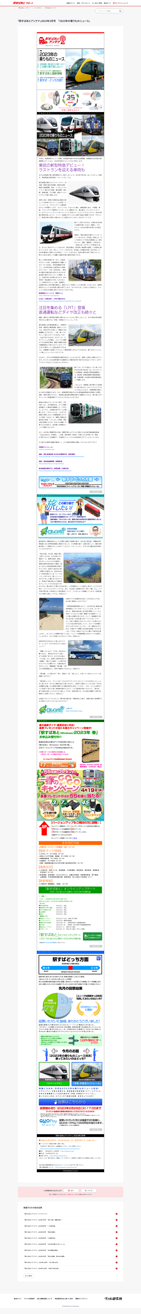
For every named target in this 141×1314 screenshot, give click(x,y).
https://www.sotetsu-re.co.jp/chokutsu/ (51, 464)
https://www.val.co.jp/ (67, 1151)
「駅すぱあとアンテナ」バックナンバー (36, 1214)
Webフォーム (72, 1194)
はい (72, 1190)
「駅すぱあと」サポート (24, 8)
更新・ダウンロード (83, 3)
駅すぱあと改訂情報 (49, 942)
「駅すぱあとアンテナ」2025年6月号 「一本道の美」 (40, 1226)
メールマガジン (38, 8)
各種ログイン (70, 3)
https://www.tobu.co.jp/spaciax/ (49, 295)
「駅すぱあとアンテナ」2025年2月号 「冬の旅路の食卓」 (41, 1250)
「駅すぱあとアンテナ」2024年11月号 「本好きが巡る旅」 (42, 1268)
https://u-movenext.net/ (46, 449)
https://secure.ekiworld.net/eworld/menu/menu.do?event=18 (59, 1149)
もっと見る (28, 1276)
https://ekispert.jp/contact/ (58, 1156)
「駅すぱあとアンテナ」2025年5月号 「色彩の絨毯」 (40, 1232)
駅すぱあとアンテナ (51, 8)
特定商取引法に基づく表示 (64, 1299)
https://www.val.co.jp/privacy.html (66, 1167)
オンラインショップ (121, 3)
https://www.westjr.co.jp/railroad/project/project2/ (55, 471)
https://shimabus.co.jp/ (74, 711)
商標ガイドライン (81, 1299)
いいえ (90, 1190)
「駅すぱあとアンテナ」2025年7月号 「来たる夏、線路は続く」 (43, 1220)
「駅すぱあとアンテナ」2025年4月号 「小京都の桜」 (40, 1238)
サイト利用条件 (29, 1299)
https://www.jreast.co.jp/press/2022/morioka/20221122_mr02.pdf (60, 301)
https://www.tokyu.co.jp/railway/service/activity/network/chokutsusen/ (61, 456)
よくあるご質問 (97, 3)
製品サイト (107, 3)
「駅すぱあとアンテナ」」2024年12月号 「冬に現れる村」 (41, 1262)
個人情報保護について (44, 1299)
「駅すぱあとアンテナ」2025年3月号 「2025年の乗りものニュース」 (45, 1244)
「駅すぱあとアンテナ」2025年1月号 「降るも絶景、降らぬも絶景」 (45, 1256)
